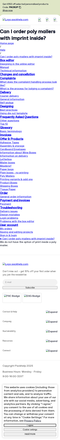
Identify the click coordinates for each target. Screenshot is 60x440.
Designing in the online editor (17, 64)
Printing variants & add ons (16, 179)
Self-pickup (6, 102)
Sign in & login (8, 235)
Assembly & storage (12, 146)
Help (2, 50)
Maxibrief (5, 166)
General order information (15, 196)
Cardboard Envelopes (13, 149)
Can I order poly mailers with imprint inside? (26, 56)
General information (12, 99)
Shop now (8, 10)
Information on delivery (14, 156)
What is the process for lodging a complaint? (27, 88)
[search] (14, 26)
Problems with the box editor (17, 221)
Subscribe (30, 287)
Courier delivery (9, 96)
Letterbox (6, 159)
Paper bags (7, 169)
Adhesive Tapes (9, 142)
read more (30, 434)
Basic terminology (11, 131)
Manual (4, 67)
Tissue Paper (8, 189)
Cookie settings (30, 429)
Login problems (9, 218)
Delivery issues (9, 211)
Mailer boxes (7, 162)
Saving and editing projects (16, 232)
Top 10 (4, 124)
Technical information (13, 70)
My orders (6, 228)
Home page (7, 43)
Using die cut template (14, 113)
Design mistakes (10, 214)
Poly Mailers (7, 176)
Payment (5, 204)
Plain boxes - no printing (14, 172)
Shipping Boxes (9, 186)
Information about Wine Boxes (18, 152)
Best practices (8, 110)
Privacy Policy (32, 420)
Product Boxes (8, 182)
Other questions (9, 120)
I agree (30, 425)
